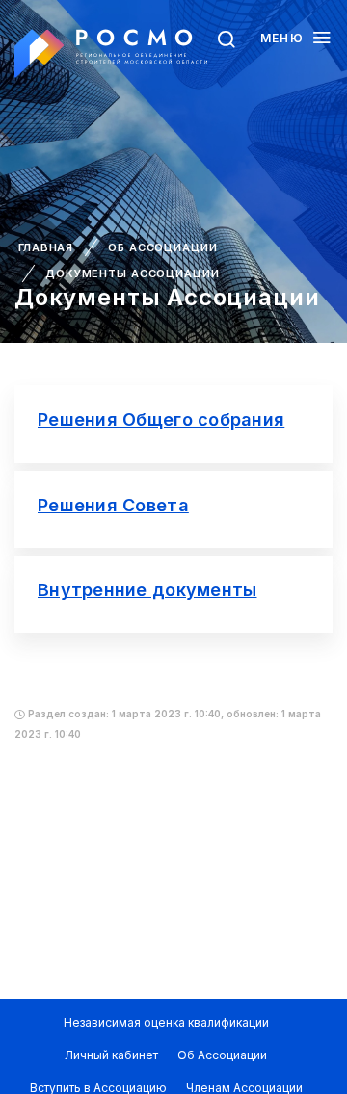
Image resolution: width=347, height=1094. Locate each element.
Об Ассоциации (162, 247)
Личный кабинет (111, 1055)
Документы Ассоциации (132, 273)
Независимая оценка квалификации (166, 1022)
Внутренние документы (147, 590)
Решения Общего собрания (161, 419)
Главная (45, 247)
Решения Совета (113, 505)
